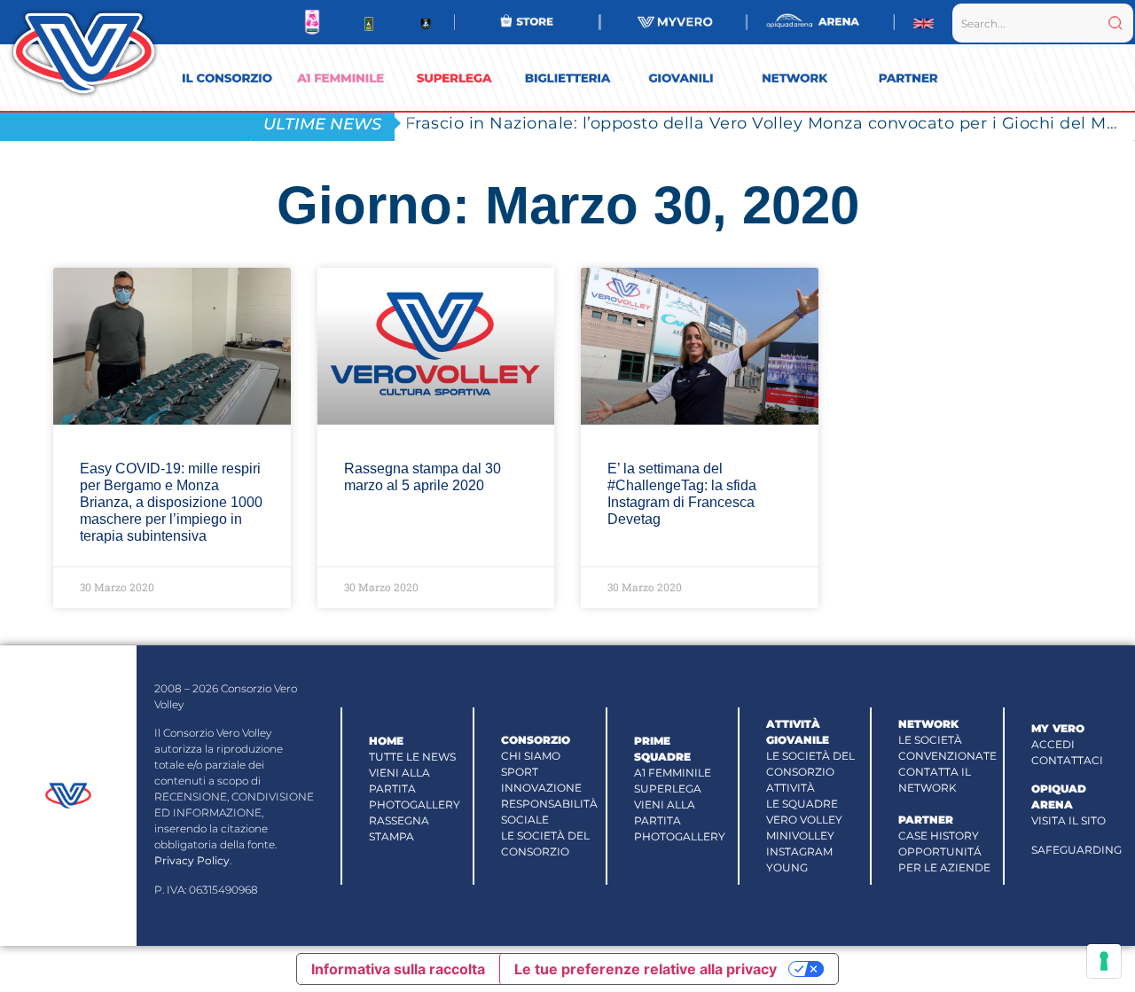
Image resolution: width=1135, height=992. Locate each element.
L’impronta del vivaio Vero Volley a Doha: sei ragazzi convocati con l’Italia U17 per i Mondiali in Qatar (770, 123)
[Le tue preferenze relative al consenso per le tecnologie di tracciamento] (1104, 961)
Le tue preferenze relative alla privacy (645, 969)
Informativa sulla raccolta (398, 969)
